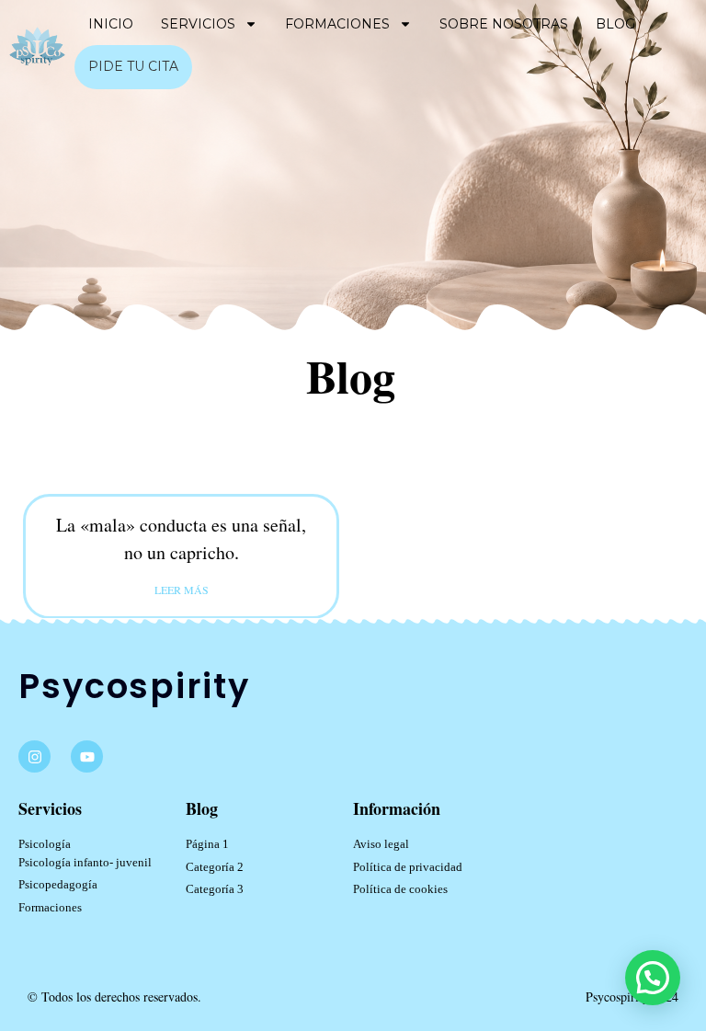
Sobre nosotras (503, 24)
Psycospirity (134, 686)
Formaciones (337, 24)
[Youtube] (87, 756)
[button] (652, 977)
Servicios (198, 24)
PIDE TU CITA (133, 66)
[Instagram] (34, 756)
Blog (615, 24)
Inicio (110, 24)
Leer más (181, 589)
